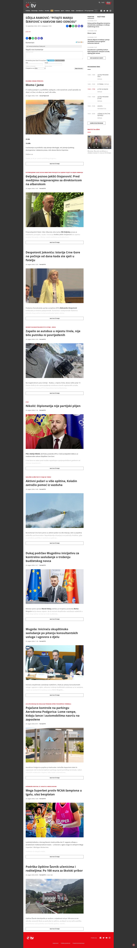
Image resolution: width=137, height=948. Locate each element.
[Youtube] (107, 11)
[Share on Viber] (79, 26)
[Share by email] (76, 26)
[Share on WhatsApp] (73, 26)
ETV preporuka (89, 10)
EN (96, 10)
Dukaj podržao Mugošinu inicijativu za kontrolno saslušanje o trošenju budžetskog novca (99, 25)
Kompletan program (96, 123)
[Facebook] (101, 11)
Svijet (73, 10)
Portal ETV (42, 188)
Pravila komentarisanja (78, 943)
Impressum (55, 943)
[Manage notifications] (133, 945)
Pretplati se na (30, 68)
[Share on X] (70, 26)
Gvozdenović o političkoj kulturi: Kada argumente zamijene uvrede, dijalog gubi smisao (99, 51)
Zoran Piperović (44, 95)
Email (46, 63)
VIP (52, 10)
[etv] (31, 5)
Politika (28, 10)
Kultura (67, 10)
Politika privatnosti (65, 943)
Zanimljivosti (79, 10)
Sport (62, 10)
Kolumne (57, 10)
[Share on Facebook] (67, 26)
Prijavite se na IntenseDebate (50, 60)
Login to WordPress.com (60, 60)
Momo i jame (92, 33)
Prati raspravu (82, 42)
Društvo (41, 10)
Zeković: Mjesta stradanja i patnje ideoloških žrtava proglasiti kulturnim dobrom (98, 41)
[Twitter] (104, 11)
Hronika (47, 10)
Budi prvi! (42, 46)
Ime (27, 63)
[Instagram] (110, 11)
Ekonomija (34, 10)
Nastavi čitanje (55, 163)
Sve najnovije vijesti (96, 58)
